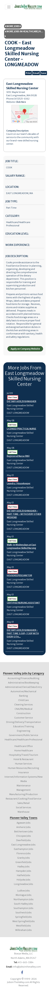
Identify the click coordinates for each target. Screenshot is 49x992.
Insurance (23, 772)
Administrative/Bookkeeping (23, 682)
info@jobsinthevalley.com (27, 966)
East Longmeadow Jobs (23, 844)
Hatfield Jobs (23, 875)
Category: (12, 216)
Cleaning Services (23, 704)
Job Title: (11, 161)
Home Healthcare (23, 750)
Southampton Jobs (23, 908)
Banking (23, 695)
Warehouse (23, 811)
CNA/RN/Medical (23, 709)
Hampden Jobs (23, 871)
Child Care (23, 700)
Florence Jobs (23, 853)
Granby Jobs (23, 857)
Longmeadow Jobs (23, 884)
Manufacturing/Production (23, 794)
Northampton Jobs (23, 899)
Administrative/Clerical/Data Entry (23, 687)
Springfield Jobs (23, 917)
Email (36, 73)
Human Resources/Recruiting (23, 768)
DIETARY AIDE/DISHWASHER (21, 401)
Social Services (23, 807)
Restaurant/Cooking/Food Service (23, 798)
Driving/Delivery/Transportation (23, 722)
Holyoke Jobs (23, 879)
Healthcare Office (23, 746)
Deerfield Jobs (23, 840)
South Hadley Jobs (23, 903)
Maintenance (23, 785)
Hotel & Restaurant (23, 759)
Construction (23, 713)
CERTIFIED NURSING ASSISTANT (23, 602)
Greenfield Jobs (23, 862)
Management (23, 790)
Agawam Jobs (23, 822)
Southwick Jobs (24, 912)
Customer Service (23, 717)
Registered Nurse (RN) (18, 456)
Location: (12, 187)
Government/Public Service (23, 735)
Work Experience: (17, 245)
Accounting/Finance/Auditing (23, 678)
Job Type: (11, 201)
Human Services (23, 763)
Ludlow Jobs (23, 890)
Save (43, 73)
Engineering (23, 730)
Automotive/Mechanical (23, 691)
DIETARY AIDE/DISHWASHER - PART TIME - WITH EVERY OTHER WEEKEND (24, 514)
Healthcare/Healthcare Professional (23, 739)
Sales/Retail (23, 803)
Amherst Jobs (23, 827)
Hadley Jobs (23, 866)
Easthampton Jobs (23, 849)
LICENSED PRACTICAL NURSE (21, 428)
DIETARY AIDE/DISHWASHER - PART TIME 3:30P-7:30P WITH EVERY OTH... (23, 633)
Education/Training (23, 726)
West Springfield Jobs (23, 921)
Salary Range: (15, 175)
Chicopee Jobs (23, 836)
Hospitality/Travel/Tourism (23, 755)
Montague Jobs (23, 895)
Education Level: (17, 233)
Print (28, 73)
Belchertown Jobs (23, 831)
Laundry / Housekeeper (18, 483)
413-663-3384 (25, 962)
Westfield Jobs (23, 925)
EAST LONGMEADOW (18, 412)
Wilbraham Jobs (23, 930)
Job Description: (16, 256)
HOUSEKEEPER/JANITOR (19, 575)
